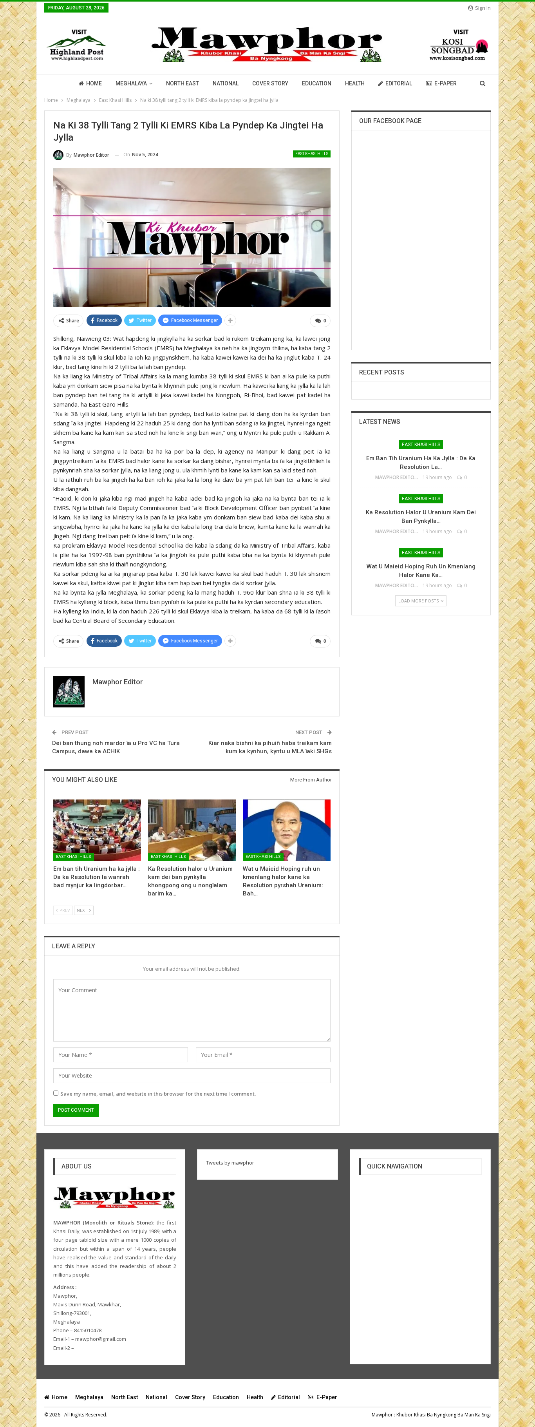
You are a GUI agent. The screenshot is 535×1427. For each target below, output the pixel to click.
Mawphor (382, 1414)
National (226, 83)
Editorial (398, 83)
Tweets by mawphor (230, 1162)
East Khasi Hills (311, 154)
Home (94, 83)
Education (316, 83)
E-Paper (445, 83)
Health (355, 83)
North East (182, 83)
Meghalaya (131, 83)
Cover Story (270, 83)
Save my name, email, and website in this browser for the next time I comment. (158, 1093)
